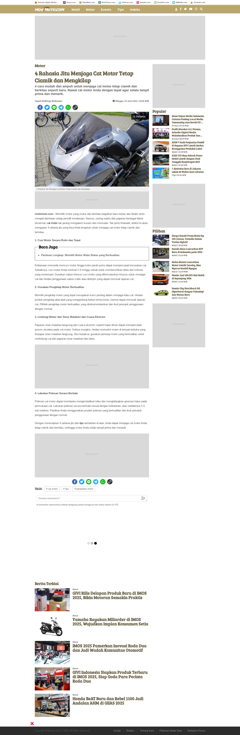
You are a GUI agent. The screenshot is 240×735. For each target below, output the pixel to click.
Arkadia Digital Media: (47, 2)
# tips (66, 489)
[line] (54, 107)
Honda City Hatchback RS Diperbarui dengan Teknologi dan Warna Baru (188, 291)
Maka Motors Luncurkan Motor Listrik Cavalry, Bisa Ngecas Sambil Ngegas (186, 265)
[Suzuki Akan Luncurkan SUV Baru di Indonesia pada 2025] (161, 253)
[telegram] (61, 107)
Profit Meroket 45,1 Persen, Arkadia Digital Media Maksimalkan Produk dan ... (187, 132)
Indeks (135, 9)
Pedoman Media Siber (171, 730)
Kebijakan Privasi (196, 730)
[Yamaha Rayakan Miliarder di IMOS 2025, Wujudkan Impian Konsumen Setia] (52, 626)
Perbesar (140, 116)
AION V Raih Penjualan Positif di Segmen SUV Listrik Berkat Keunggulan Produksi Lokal (188, 145)
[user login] (176, 10)
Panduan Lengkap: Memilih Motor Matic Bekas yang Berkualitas (80, 255)
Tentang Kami (147, 730)
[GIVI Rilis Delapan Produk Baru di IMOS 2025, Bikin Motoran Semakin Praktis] (52, 599)
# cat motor (52, 489)
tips (82, 423)
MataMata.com (89, 2)
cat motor (52, 222)
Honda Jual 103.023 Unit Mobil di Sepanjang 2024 (188, 276)
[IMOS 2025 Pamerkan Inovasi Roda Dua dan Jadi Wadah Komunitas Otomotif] (52, 652)
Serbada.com (199, 2)
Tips (120, 9)
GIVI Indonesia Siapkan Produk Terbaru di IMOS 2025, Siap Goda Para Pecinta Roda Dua (110, 676)
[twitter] (47, 107)
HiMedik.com (181, 2)
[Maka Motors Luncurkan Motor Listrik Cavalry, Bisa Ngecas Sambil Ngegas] (161, 266)
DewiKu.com (145, 2)
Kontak (117, 730)
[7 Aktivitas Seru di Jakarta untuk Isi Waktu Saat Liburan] (161, 173)
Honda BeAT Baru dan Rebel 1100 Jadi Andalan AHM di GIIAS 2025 (108, 701)
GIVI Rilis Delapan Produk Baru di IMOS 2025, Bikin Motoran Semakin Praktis (110, 595)
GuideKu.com (163, 2)
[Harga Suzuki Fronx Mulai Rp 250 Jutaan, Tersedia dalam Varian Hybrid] (161, 240)
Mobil (76, 9)
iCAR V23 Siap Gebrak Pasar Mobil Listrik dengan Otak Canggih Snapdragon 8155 (187, 158)
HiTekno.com (127, 2)
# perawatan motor (83, 489)
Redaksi (130, 730)
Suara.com (71, 2)
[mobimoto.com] (51, 8)
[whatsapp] (68, 107)
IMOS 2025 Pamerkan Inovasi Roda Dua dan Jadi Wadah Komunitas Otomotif (110, 648)
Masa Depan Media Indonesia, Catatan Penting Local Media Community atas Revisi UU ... (188, 119)
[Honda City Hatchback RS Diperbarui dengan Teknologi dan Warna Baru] (161, 292)
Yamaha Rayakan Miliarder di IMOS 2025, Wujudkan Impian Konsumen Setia (110, 621)
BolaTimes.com (108, 2)
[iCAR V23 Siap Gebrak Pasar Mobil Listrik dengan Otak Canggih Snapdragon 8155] (161, 159)
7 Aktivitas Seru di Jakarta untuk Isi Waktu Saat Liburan (188, 170)
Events (106, 9)
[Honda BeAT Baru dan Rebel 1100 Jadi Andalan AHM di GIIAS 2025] (52, 705)
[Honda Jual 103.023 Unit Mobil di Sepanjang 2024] (161, 279)
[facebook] (40, 107)
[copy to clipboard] (75, 107)
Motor (90, 9)
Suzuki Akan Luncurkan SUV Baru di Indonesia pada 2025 (187, 250)
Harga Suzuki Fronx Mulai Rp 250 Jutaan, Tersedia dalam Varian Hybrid (188, 239)
